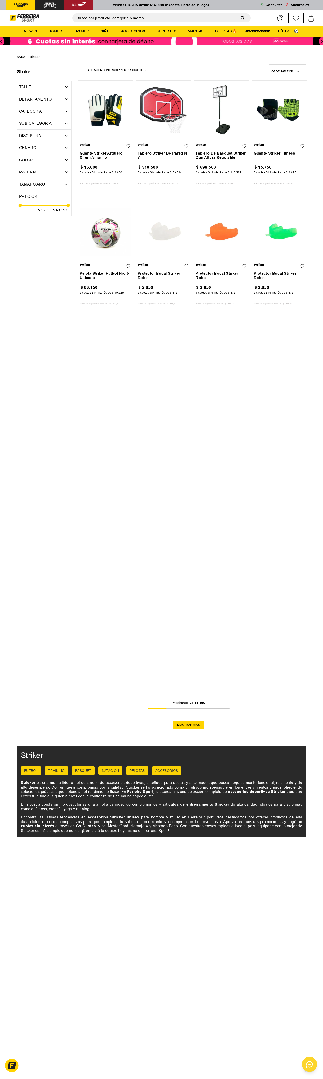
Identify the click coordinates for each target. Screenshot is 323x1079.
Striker (35, 57)
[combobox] (161, 17)
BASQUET (83, 771)
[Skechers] (257, 31)
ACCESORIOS (166, 771)
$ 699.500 (59, 210)
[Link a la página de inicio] (22, 57)
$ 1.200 (43, 210)
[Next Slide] (322, 41)
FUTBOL (31, 771)
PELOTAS (137, 771)
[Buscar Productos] (243, 18)
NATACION (110, 771)
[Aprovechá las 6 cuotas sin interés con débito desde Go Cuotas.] (161, 41)
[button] (44, 99)
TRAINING (56, 771)
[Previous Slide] (1, 41)
